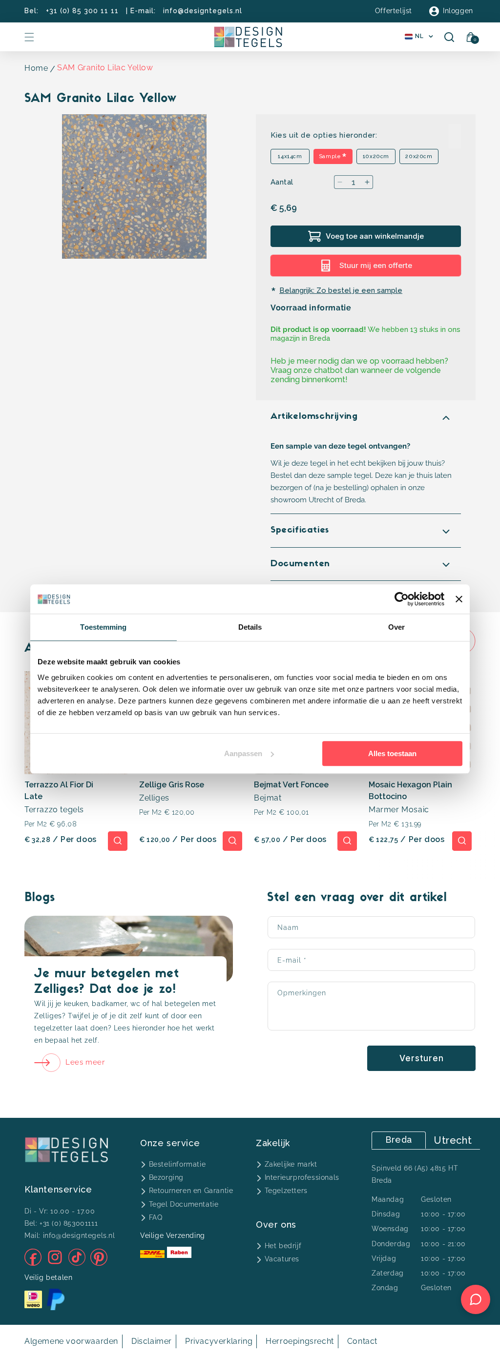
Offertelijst (393, 11)
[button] (29, 37)
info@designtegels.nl (202, 11)
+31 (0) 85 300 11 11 (82, 11)
